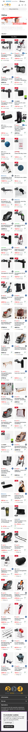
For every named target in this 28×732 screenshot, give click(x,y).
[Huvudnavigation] (2, 5)
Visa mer (4, 33)
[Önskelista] (22, 5)
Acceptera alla (9, 726)
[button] (14, 1)
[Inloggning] (19, 5)
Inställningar (8, 722)
